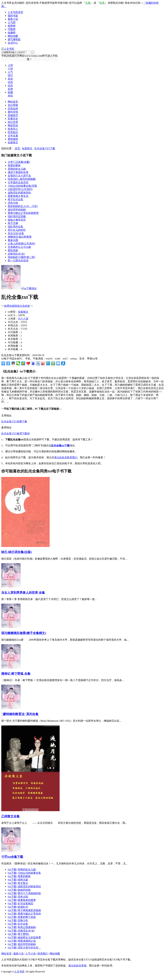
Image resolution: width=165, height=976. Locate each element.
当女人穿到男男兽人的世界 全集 (23, 592)
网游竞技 (13, 125)
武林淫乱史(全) (16, 253)
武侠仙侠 (13, 108)
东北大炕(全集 (16, 233)
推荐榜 (11, 25)
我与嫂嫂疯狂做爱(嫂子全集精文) (23, 633)
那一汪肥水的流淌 (18, 260)
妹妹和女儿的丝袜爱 (29, 937)
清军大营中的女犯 (29, 947)
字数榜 (11, 29)
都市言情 (13, 111)
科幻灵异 (13, 122)
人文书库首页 (15, 12)
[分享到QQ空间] (23, 363)
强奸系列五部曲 (17, 216)
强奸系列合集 (15, 226)
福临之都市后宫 (17, 219)
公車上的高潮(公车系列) (21, 243)
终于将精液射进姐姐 (29, 910)
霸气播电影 (14, 39)
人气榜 (11, 22)
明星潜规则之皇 (27, 940)
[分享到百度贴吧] (38, 363)
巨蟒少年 (23, 920)
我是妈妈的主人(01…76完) (23, 206)
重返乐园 (13, 240)
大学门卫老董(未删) (19, 162)
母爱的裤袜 (14, 165)
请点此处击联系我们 (65, 457)
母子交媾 (13, 223)
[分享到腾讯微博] (48, 363)
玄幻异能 (13, 105)
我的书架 (13, 15)
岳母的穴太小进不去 (19, 175)
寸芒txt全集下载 (12, 856)
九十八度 (23, 318)
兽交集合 (23, 883)
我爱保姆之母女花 (18, 196)
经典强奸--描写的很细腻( (22, 179)
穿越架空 (13, 115)
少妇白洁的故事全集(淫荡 (22, 185)
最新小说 (13, 19)
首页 (17, 148)
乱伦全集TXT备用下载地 (15, 433)
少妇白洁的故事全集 (29, 872)
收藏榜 (11, 32)
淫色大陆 (13, 202)
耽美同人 (13, 128)
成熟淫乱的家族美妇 (19, 192)
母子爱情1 (23, 934)
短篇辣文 (13, 142)
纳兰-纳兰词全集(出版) (16, 552)
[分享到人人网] (63, 363)
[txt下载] (12, 869)
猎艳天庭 (23, 879)
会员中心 (13, 42)
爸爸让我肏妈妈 (27, 927)
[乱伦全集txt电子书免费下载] (11, 288)
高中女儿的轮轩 (17, 230)
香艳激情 (13, 139)
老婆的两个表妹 (27, 917)
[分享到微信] (18, 363)
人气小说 (30, 953)
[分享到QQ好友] (13, 363)
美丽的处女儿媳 (17, 168)
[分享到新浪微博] (43, 363)
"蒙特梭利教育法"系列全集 (20, 714)
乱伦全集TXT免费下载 (14, 421)
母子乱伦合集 (15, 199)
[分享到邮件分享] (58, 363)
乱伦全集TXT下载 (44, 148)
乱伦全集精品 (25, 903)
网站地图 (13, 36)
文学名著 (13, 135)
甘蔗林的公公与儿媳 (19, 247)
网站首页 (13, 101)
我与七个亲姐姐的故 (29, 893)
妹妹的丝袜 (24, 889)
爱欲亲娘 (13, 250)
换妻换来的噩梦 (27, 900)
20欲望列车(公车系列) (20, 189)
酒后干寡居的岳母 (18, 172)
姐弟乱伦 (23, 906)
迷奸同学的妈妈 (17, 209)
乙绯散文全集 (10, 816)
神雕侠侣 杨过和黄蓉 (20, 236)
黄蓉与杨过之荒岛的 (29, 913)
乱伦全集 (23, 923)
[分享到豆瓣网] (53, 363)
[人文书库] (7, 48)
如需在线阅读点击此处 (17, 305)
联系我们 (43, 953)
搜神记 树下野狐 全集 (15, 673)
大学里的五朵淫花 (18, 182)
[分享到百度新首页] (33, 363)
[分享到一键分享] (8, 363)
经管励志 (13, 132)
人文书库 (19, 971)
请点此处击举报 (77, 965)
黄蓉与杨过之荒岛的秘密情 (23, 213)
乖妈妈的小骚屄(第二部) (21, 257)
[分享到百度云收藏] (28, 363)
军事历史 (13, 118)
